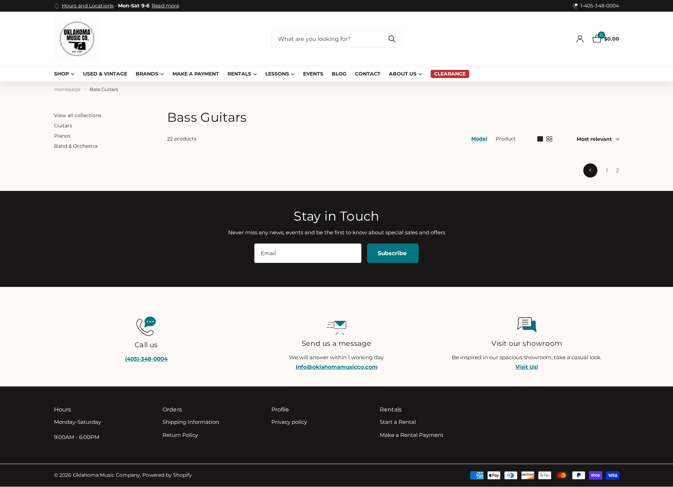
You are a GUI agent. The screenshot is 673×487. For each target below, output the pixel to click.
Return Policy (180, 435)
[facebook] (528, 410)
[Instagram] (492, 410)
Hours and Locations (88, 5)
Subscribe (393, 253)
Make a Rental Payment (411, 435)
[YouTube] (510, 410)
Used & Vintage (105, 74)
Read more (165, 5)
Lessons (277, 74)
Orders (172, 409)
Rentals (239, 74)
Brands (147, 74)
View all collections (77, 115)
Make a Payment (195, 74)
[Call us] (146, 325)
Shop (61, 74)
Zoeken (392, 39)
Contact (367, 74)
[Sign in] (580, 39)
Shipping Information (191, 422)
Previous (590, 170)
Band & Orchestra (76, 146)
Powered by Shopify (167, 475)
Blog (339, 74)
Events (313, 74)
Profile (280, 409)
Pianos (62, 136)
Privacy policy (289, 422)
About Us (403, 74)
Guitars (63, 125)
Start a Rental (398, 422)
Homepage (67, 89)
